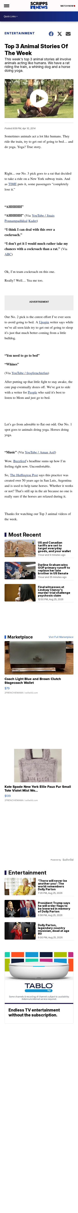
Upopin (44, 322)
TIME (12, 184)
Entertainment (20, 33)
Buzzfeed (19, 461)
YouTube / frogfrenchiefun (30, 373)
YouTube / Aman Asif (40, 452)
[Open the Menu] (6, 5)
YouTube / (39, 215)
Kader (32, 220)
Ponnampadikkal (16, 220)
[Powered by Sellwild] (67, 859)
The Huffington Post (24, 475)
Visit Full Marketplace (61, 637)
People (32, 392)
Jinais (51, 215)
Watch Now (67, 6)
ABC (8, 254)
